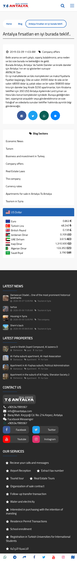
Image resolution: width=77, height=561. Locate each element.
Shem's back (16, 325)
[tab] (38, 133)
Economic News (14, 141)
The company (13, 178)
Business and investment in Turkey (25, 156)
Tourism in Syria (14, 201)
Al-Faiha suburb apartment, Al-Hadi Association (35, 356)
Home (9, 24)
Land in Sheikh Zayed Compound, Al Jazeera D (34, 347)
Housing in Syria (18, 316)
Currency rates (14, 186)
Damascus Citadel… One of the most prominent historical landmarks (40, 296)
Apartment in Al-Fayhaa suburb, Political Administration (39, 365)
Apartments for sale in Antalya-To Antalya (29, 193)
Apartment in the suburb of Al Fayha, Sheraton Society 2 (39, 374)
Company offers (15, 163)
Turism (9, 148)
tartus (13, 307)
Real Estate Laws (15, 171)
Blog (20, 24)
